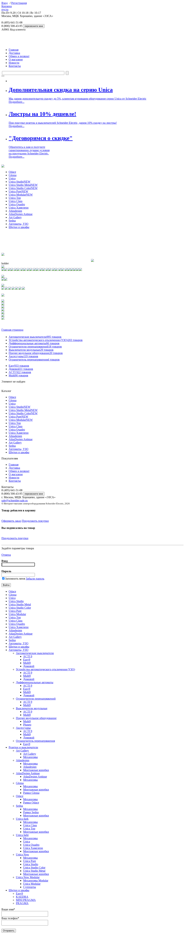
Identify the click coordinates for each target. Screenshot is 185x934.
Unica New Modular (28, 877)
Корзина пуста (6, 8)
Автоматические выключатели (35, 336)
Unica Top (15, 197)
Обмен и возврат (19, 56)
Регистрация (19, 3)
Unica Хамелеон (19, 207)
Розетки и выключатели (23, 747)
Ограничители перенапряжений (35, 346)
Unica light (22, 835)
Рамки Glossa (31, 792)
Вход (4, 3)
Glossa (12, 175)
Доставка (14, 52)
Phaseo (27, 724)
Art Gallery (15, 217)
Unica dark (22, 818)
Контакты (15, 65)
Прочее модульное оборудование (36, 353)
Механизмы (30, 757)
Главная (13, 49)
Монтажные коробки (36, 770)
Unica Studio (19, 181)
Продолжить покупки (35, 520)
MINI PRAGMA (26, 900)
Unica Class (15, 201)
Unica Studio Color (23, 188)
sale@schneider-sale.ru (14, 500)
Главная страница (12, 329)
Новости (14, 62)
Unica (12, 178)
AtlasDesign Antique (21, 214)
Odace (12, 171)
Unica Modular (21, 194)
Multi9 (18, 375)
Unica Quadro (17, 204)
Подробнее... (16, 101)
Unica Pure (18, 191)
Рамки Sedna (31, 812)
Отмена (6, 554)
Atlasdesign (15, 210)
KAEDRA (22, 896)
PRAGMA (22, 903)
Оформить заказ (11, 520)
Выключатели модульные (31, 349)
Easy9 (19, 365)
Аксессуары (23, 356)
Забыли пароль (35, 578)
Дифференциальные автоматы (34, 343)
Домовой (21, 368)
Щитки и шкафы (19, 227)
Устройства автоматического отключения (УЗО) (46, 340)
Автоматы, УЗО (18, 223)
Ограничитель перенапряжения (34, 359)
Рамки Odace (31, 802)
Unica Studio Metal (23, 184)
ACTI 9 (20, 372)
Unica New (22, 854)
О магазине (16, 59)
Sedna (12, 220)
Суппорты (29, 887)
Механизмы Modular (35, 880)
